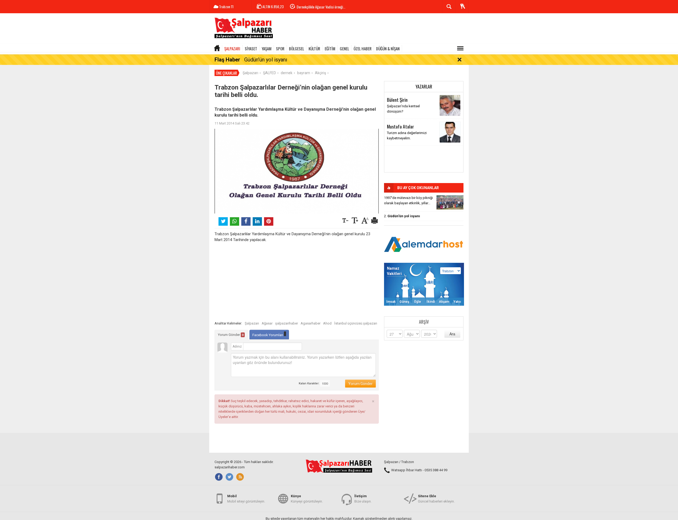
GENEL (344, 48)
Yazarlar (424, 86)
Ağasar (267, 323)
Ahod (327, 323)
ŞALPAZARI (232, 48)
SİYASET (251, 48)
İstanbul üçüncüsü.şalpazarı (355, 323)
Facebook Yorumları (268, 335)
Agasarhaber (310, 323)
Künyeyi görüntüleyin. (307, 498)
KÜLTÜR (314, 48)
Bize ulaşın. (363, 498)
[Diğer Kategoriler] (460, 48)
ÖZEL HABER (363, 48)
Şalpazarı (250, 73)
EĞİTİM (330, 48)
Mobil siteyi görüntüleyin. (246, 498)
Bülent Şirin (397, 99)
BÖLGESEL (296, 48)
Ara (452, 333)
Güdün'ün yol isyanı (265, 59)
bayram (303, 73)
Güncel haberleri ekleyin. (436, 498)
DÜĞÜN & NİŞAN (388, 48)
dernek (286, 73)
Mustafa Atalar (400, 126)
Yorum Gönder (231, 335)
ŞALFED (269, 73)
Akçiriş (320, 73)
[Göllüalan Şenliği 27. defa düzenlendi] (449, 202)
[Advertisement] (372, 29)
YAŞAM (266, 48)
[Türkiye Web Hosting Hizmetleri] (423, 244)
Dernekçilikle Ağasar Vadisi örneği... (321, 7)
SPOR (280, 48)
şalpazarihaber (286, 323)
